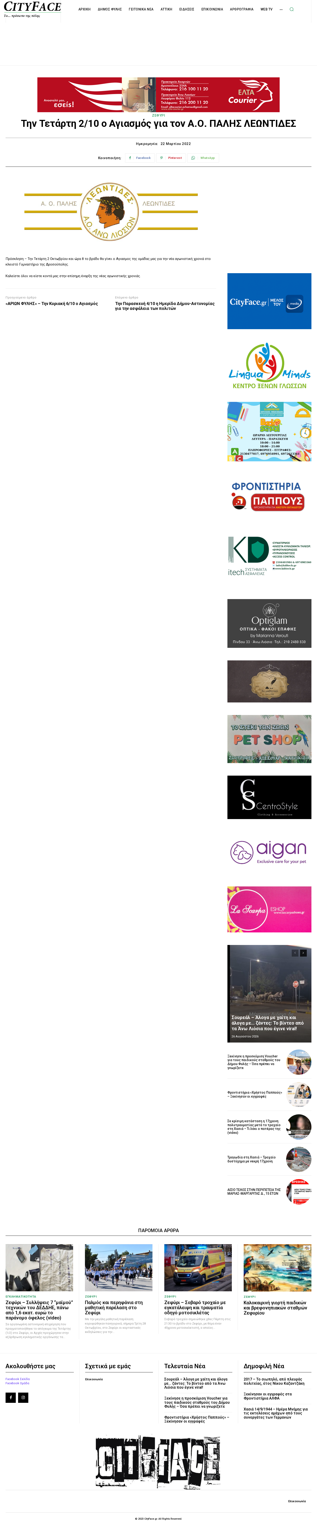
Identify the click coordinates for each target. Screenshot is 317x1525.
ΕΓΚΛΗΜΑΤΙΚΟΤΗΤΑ (21, 1296)
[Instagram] (23, 1398)
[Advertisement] (158, 39)
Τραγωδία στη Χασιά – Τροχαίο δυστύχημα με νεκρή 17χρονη (251, 1159)
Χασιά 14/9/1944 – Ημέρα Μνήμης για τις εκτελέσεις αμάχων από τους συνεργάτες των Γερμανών (276, 1413)
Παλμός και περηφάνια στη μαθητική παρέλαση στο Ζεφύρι (114, 1307)
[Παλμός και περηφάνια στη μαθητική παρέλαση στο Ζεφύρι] (118, 1268)
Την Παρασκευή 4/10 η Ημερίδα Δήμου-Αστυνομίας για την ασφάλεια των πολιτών (165, 306)
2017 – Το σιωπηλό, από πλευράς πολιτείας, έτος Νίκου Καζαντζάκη (274, 1381)
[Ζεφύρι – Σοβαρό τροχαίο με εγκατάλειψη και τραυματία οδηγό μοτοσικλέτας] (198, 1268)
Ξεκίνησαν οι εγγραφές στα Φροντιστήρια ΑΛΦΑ (268, 1396)
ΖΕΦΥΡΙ (158, 115)
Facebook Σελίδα (18, 1379)
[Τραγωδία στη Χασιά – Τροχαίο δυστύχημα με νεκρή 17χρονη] (298, 1159)
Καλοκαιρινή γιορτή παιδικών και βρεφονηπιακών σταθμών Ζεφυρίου (275, 1308)
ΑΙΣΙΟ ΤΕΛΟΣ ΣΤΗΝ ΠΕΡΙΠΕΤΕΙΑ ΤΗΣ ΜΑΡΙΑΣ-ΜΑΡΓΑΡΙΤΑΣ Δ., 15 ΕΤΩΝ (254, 1192)
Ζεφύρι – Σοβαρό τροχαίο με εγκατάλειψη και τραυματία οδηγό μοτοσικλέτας (195, 1307)
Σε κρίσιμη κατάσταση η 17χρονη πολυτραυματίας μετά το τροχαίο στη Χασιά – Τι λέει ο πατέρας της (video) (254, 1127)
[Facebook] (11, 1398)
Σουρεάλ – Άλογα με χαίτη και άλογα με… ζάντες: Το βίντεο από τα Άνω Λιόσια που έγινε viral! (268, 1023)
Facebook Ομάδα (17, 1383)
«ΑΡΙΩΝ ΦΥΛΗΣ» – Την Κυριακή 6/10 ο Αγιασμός (52, 303)
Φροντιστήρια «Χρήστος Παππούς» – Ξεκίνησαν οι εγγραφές (254, 1094)
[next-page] (303, 953)
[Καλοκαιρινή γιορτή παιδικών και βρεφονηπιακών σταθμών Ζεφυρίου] (277, 1268)
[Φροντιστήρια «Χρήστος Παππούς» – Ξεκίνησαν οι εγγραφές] (298, 1094)
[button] (291, 9)
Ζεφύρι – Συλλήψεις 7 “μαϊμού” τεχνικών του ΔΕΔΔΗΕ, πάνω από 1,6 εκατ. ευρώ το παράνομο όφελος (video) (39, 1310)
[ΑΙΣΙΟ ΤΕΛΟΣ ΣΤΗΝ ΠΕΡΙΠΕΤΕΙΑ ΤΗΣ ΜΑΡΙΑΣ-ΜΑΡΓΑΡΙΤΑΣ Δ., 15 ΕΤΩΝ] (298, 1191)
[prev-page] (295, 953)
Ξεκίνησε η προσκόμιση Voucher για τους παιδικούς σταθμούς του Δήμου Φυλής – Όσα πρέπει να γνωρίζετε (253, 1062)
